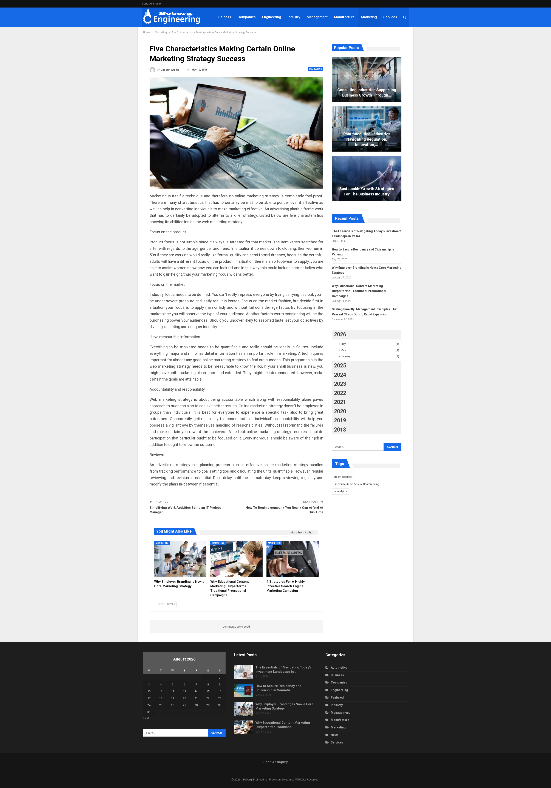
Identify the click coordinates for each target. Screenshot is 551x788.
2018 (340, 430)
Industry (294, 17)
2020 (340, 411)
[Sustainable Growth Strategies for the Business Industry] (366, 178)
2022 (340, 393)
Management (317, 17)
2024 (340, 375)
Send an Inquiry (151, 3)
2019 (340, 420)
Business (224, 17)
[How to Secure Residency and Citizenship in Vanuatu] (243, 690)
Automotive (339, 667)
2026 (340, 334)
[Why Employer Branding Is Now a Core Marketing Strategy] (180, 559)
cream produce (343, 476)
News (335, 735)
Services (390, 17)
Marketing (369, 17)
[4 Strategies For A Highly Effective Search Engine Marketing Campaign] (292, 559)
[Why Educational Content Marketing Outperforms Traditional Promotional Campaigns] (236, 559)
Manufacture (344, 17)
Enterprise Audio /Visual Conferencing (356, 484)
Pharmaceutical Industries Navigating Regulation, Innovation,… (366, 139)
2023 (340, 384)
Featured (337, 697)
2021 (340, 402)
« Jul (146, 717)
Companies (247, 17)
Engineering (271, 17)
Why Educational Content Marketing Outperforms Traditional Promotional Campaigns (359, 291)
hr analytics (341, 491)
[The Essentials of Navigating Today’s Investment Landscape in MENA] (243, 672)
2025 (340, 366)
